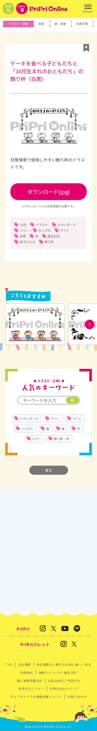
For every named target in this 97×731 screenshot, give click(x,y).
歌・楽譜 (60, 23)
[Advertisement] (48, 551)
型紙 (41, 23)
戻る (48, 470)
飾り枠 (49, 241)
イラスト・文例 (18, 23)
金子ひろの (27, 241)
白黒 (23, 236)
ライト (64, 230)
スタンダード (66, 224)
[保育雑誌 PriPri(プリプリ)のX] (53, 629)
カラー (36, 438)
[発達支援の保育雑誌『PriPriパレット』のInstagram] (63, 644)
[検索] (72, 400)
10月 (23, 224)
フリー (24, 230)
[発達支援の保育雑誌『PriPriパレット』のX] (74, 644)
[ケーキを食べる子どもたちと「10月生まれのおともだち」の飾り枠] (35, 324)
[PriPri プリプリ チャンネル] (65, 629)
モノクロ (44, 230)
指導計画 (82, 23)
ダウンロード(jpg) (48, 191)
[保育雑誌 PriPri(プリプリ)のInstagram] (43, 628)
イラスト (42, 224)
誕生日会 (54, 236)
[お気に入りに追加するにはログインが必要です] (86, 48)
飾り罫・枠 (61, 438)
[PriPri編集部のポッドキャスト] (77, 628)
